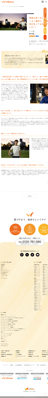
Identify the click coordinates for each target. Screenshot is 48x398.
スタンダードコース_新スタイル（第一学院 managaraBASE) (12, 317)
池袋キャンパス (37, 305)
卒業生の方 (30, 354)
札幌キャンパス (37, 267)
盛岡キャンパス (37, 271)
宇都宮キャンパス (37, 279)
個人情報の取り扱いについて (29, 365)
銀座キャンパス (37, 294)
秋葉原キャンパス (37, 297)
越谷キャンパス (37, 287)
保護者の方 (3, 356)
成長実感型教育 (3, 273)
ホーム (2, 6)
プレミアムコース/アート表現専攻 (7, 327)
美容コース (3, 338)
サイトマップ (5, 365)
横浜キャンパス (37, 308)
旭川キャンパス (37, 266)
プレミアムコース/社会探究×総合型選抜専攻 (9, 321)
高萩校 (35, 281)
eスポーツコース (4, 336)
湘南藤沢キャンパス (38, 309)
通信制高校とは (31, 351)
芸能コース (3, 332)
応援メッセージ (4, 269)
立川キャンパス (37, 302)
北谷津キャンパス (37, 292)
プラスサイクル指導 (4, 275)
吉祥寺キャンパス (37, 306)
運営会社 (11, 365)
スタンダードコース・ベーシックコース (8, 316)
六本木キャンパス (37, 300)
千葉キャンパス (37, 291)
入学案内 (18, 352)
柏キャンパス (36, 289)
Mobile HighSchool (4, 345)
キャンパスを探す (38, 262)
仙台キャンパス (37, 274)
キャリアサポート (4, 278)
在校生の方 (30, 352)
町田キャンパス (37, 303)
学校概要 (2, 265)
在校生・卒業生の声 (16, 6)
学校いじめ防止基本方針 (41, 365)
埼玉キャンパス (37, 284)
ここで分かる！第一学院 (8, 6)
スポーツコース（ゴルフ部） (6, 335)
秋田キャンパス (37, 269)
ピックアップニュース (20, 356)
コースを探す (3, 312)
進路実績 (18, 351)
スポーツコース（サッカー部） (6, 333)
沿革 (2, 267)
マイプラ (2, 276)
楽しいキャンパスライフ (5, 270)
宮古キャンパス (37, 272)
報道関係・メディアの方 (33, 356)
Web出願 (44, 356)
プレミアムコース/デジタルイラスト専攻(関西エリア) (11, 330)
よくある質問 (18, 354)
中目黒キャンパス (37, 298)
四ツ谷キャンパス (37, 295)
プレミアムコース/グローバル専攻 (7, 322)
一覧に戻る (30, 196)
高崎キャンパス (37, 283)
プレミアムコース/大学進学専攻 (7, 319)
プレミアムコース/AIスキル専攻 (7, 325)
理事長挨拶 (3, 264)
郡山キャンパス (37, 275)
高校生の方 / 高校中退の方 (6, 354)
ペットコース (3, 339)
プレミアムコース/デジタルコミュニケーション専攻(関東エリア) (13, 328)
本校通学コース (4, 341)
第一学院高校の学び (4, 272)
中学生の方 (3, 352)
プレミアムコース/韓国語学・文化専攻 (8, 324)
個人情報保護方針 (18, 365)
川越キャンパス (37, 286)
